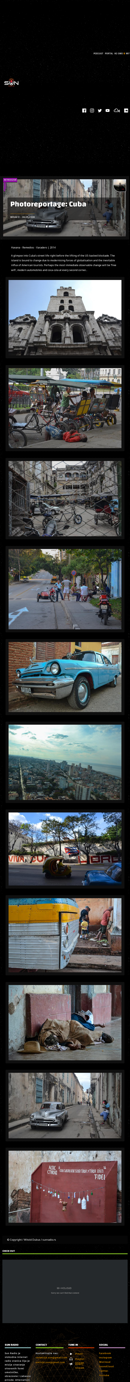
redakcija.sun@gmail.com (51, 1357)
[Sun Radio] (11, 86)
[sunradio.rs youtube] (108, 110)
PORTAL (109, 53)
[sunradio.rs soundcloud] (126, 110)
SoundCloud (106, 1366)
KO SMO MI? (122, 53)
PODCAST (98, 53)
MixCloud (104, 1362)
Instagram (105, 1357)
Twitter (103, 1371)
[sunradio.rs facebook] (84, 110)
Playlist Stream (79, 1359)
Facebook (105, 1353)
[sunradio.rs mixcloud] (116, 110)
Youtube (104, 1375)
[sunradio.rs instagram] (92, 110)
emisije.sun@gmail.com (50, 1362)
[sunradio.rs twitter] (100, 110)
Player (79, 1354)
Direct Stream (79, 1364)
